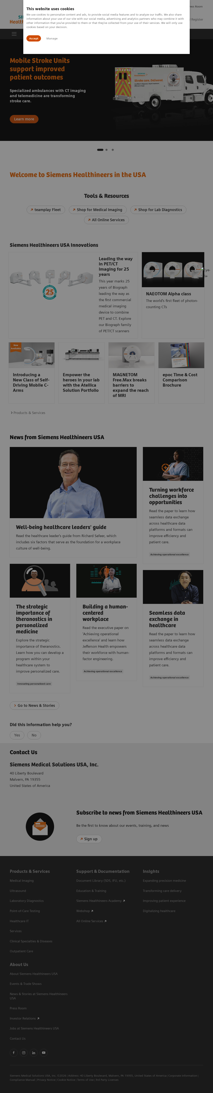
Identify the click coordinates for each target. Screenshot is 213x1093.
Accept (33, 38)
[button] (205, 272)
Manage (52, 38)
